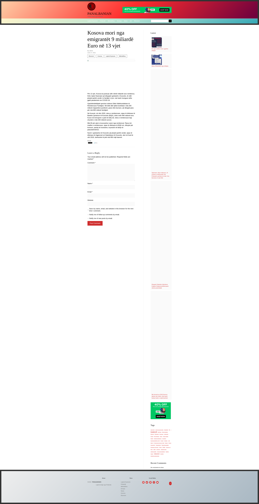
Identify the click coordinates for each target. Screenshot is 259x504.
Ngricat (169, 443)
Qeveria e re (168, 447)
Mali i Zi (152, 443)
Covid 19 (154, 432)
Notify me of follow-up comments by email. (104, 214)
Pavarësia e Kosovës (154, 447)
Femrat (152, 436)
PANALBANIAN (99, 14)
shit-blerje (158, 449)
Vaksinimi (157, 453)
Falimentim (166, 434)
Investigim (164, 438)
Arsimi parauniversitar (159, 429)
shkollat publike (153, 451)
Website (90, 200)
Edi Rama (159, 432)
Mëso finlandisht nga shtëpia (160, 66)
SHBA (154, 449)
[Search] (170, 21)
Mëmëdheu (122, 56)
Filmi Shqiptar (156, 436)
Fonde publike (165, 436)
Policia (160, 447)
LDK (169, 440)
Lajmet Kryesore (110, 56)
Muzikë (166, 443)
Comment (91, 163)
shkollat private (163, 449)
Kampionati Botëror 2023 (155, 440)
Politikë (163, 447)
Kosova (100, 56)
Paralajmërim (158, 445)
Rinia (152, 449)
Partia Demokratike (165, 445)
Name (90, 183)
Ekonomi (91, 56)
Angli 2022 (153, 429)
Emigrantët (157, 434)
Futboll (152, 438)
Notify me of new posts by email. (101, 218)
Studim (152, 453)
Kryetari (162, 440)
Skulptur (167, 451)
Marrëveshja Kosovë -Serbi (159, 443)
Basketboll (166, 429)
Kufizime (165, 440)
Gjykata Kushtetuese (157, 438)
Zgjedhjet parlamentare (155, 456)
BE (169, 429)
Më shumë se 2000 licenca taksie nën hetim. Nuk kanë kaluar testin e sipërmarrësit (160, 396)
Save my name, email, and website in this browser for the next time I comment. (111, 210)
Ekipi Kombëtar (165, 432)
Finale (161, 436)
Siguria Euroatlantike (161, 451)
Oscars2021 (153, 445)
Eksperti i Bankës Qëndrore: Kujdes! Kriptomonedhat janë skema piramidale (160, 286)
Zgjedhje (162, 453)
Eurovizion (161, 434)
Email (90, 192)
